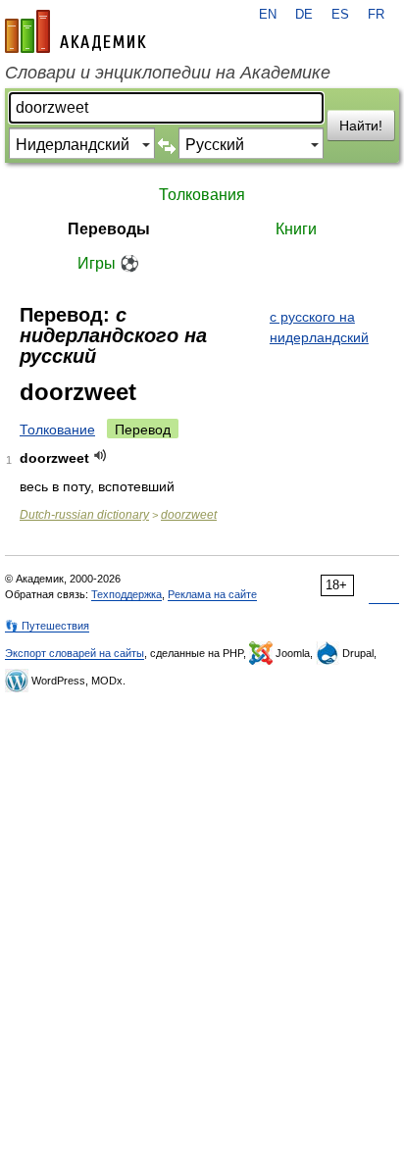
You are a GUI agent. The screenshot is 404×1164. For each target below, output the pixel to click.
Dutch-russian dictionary (84, 515)
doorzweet (189, 515)
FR (376, 15)
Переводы (109, 229)
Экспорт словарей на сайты (74, 653)
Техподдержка (126, 594)
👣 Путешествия (47, 626)
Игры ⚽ (108, 263)
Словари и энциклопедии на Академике (167, 72)
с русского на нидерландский (319, 327)
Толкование (57, 429)
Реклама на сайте (212, 594)
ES (340, 15)
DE (304, 15)
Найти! (360, 125)
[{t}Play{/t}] (100, 455)
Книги (296, 229)
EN (268, 15)
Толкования (202, 194)
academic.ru (75, 31)
